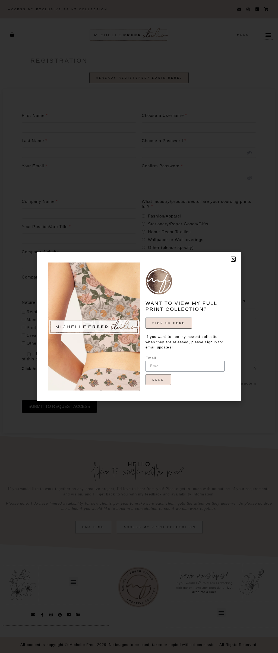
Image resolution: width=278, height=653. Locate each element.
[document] (139, 326)
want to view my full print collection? (181, 306)
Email (151, 358)
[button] (233, 259)
